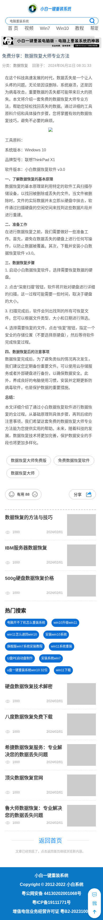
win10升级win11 (65, 623)
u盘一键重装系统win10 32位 (27, 670)
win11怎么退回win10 (22, 634)
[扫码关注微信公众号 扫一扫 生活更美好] (94, 903)
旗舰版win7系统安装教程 (25, 646)
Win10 (62, 28)
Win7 (45, 28)
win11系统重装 (61, 646)
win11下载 (63, 670)
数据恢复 (20, 65)
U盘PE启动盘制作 (20, 658)
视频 (29, 28)
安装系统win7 (51, 658)
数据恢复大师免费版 (28, 460)
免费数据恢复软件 (74, 460)
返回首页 (50, 840)
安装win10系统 (56, 634)
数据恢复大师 (23, 473)
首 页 (13, 28)
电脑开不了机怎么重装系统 (26, 623)
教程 (79, 28)
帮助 (94, 28)
